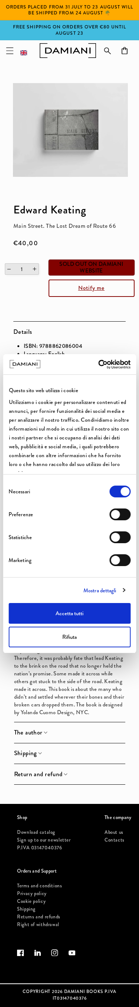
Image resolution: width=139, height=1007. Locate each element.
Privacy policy (32, 893)
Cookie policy (31, 901)
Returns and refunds (38, 916)
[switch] (119, 514)
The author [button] (28, 732)
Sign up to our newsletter (44, 839)
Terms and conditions (39, 885)
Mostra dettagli (99, 590)
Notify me (91, 288)
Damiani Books (83, 991)
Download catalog (36, 832)
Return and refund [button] (38, 774)
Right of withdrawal (38, 924)
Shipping (26, 908)
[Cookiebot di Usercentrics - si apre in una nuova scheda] (98, 364)
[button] (9, 50)
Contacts (115, 839)
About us (114, 832)
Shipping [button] (25, 753)
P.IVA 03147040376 (39, 847)
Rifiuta (69, 637)
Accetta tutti (69, 613)
